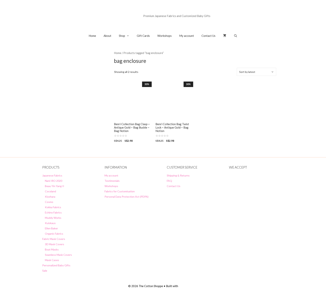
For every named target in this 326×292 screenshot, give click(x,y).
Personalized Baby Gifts (56, 265)
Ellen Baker (51, 228)
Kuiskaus (50, 223)
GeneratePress (188, 286)
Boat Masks (52, 249)
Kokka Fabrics (53, 207)
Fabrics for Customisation (120, 191)
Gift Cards (143, 35)
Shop (122, 35)
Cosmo (49, 201)
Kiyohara (50, 196)
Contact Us (208, 35)
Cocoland (50, 191)
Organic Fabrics (54, 233)
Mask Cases (52, 260)
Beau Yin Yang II (54, 186)
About (107, 35)
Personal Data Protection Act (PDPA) (126, 196)
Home (92, 35)
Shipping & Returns (178, 175)
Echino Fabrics (53, 212)
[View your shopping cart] (224, 35)
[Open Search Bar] (235, 35)
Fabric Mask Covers (53, 238)
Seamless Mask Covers (58, 254)
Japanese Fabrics (52, 175)
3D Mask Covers (54, 244)
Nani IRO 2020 (53, 180)
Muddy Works (53, 217)
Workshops (164, 35)
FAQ (169, 180)
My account (186, 35)
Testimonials (112, 180)
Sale (44, 270)
